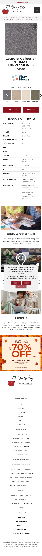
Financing (21, 517)
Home (4, 17)
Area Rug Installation (21, 455)
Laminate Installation (21, 447)
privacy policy (24, 276)
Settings (21, 287)
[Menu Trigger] (37, 10)
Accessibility (15, 544)
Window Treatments (21, 534)
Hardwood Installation (21, 442)
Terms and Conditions (29, 544)
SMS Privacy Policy (23, 546)
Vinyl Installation (21, 451)
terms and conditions (14, 278)
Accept (16, 283)
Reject (26, 283)
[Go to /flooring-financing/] (21, 311)
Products (21, 17)
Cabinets (21, 507)
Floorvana (21, 525)
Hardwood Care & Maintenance (21, 473)
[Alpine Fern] (35, 95)
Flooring (9, 17)
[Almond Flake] (26, 95)
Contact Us (12, 109)
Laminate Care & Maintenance (21, 477)
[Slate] (7, 95)
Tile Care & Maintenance (21, 465)
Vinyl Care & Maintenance (21, 481)
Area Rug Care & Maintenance (21, 485)
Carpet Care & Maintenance (21, 469)
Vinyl (21, 420)
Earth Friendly (21, 521)
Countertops (21, 529)
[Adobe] (16, 95)
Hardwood (21, 412)
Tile (21, 404)
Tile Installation (21, 434)
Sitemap (34, 546)
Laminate (21, 416)
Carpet (15, 17)
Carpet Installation (21, 438)
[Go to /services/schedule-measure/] (21, 226)
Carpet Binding (21, 499)
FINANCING (31, 109)
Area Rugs (21, 424)
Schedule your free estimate (21, 503)
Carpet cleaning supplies (21, 495)
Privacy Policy (9, 546)
